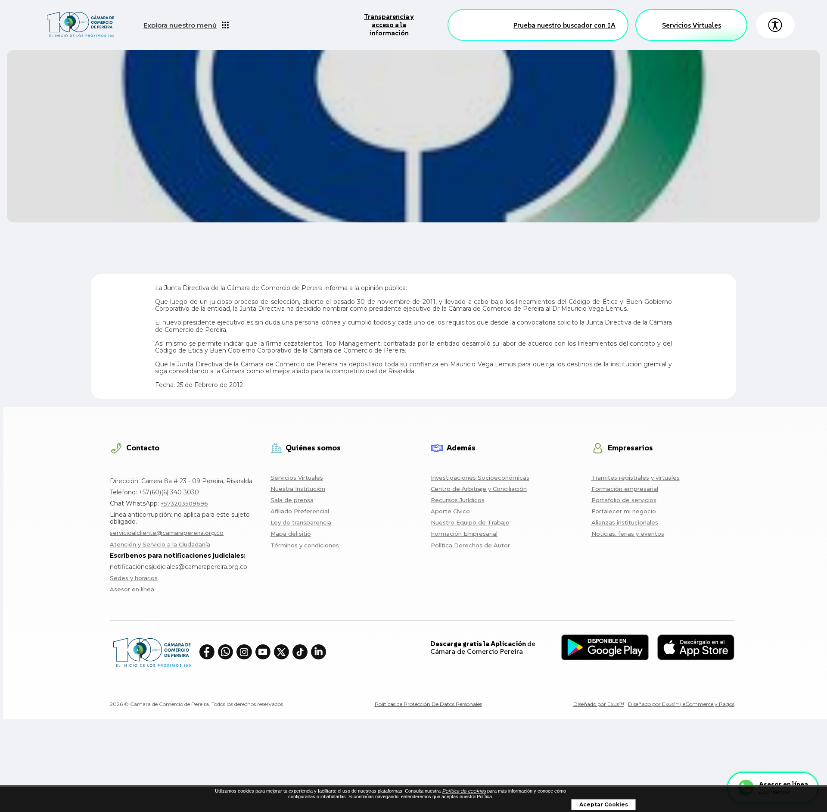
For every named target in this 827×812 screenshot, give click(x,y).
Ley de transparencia (300, 522)
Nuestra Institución (297, 488)
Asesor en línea (132, 589)
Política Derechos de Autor (470, 545)
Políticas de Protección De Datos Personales (428, 704)
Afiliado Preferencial (299, 511)
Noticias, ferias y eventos (627, 533)
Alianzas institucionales (624, 522)
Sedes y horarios (134, 578)
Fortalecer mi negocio (623, 511)
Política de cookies (464, 791)
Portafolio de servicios (623, 500)
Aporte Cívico (450, 511)
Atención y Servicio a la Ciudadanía (160, 544)
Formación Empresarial (464, 533)
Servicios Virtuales (691, 25)
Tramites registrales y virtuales (635, 477)
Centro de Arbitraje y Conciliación (479, 488)
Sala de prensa (292, 500)
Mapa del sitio (290, 533)
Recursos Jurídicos (458, 500)
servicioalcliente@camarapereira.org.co (167, 532)
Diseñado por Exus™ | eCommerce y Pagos (681, 704)
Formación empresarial (624, 488)
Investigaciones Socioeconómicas (480, 477)
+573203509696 (184, 503)
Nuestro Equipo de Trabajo (470, 522)
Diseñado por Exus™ (598, 704)
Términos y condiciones (304, 545)
